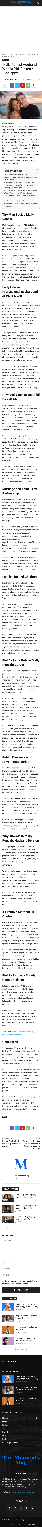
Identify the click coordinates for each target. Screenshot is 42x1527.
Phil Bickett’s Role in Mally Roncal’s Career (21, 190)
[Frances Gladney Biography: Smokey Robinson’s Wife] (8, 1209)
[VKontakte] (32, 1508)
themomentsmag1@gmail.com (23, 1492)
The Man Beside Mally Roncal (16, 174)
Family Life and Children (14, 188)
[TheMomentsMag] (3, 79)
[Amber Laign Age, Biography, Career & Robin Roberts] (8, 1198)
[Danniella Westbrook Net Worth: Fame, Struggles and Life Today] (8, 1307)
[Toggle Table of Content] (34, 171)
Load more (20, 1349)
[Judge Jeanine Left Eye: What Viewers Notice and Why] (8, 1318)
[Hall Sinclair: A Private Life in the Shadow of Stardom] (8, 1330)
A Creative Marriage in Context (17, 201)
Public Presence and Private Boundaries (20, 193)
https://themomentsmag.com (21, 1179)
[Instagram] (26, 1508)
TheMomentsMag (12, 79)
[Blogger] (9, 1508)
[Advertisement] (21, 31)
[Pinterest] (22, 85)
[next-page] (7, 1227)
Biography (11, 54)
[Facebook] (12, 85)
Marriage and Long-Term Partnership (19, 185)
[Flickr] (21, 1508)
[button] (38, 3)
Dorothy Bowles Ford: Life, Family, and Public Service (11, 1143)
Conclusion (10, 206)
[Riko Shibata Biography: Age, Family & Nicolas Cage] (8, 1219)
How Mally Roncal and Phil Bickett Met (20, 182)
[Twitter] (17, 85)
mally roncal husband (15, 1117)
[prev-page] (3, 1227)
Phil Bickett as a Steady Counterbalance (21, 203)
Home (4, 54)
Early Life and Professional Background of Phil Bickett (21, 178)
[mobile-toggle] (4, 3)
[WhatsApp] (28, 85)
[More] (33, 85)
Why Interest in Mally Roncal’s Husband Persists (20, 197)
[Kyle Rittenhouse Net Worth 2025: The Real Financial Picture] (8, 1341)
